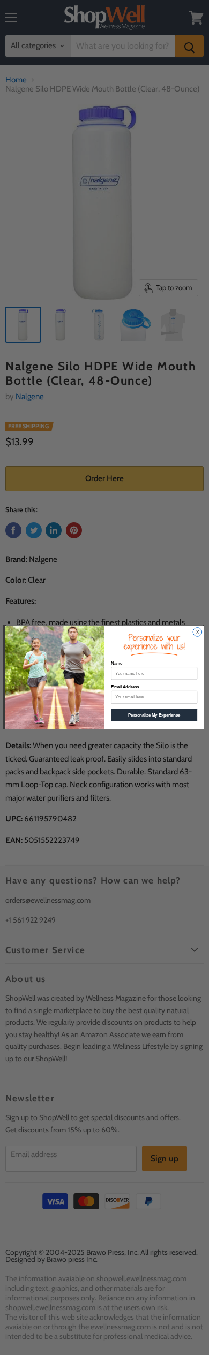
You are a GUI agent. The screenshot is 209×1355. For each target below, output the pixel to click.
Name (116, 663)
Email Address (125, 687)
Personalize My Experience (154, 715)
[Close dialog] (197, 632)
